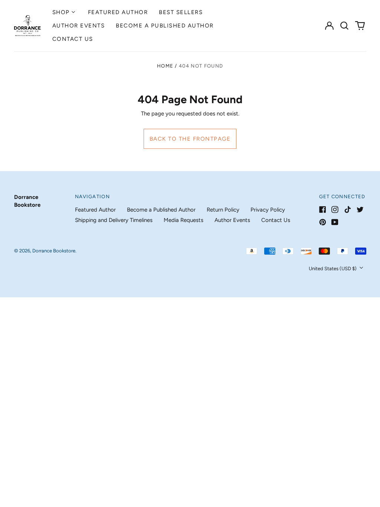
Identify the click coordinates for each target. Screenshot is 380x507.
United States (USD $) (333, 268)
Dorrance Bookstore (53, 251)
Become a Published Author (165, 25)
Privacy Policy (267, 209)
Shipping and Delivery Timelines (114, 220)
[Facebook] (322, 209)
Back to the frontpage (190, 138)
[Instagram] (334, 209)
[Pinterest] (322, 222)
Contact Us (72, 39)
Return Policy (223, 209)
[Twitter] (360, 209)
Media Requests (183, 220)
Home (165, 66)
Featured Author (118, 12)
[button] (344, 25)
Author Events (78, 25)
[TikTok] (347, 209)
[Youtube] (334, 222)
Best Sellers (181, 12)
